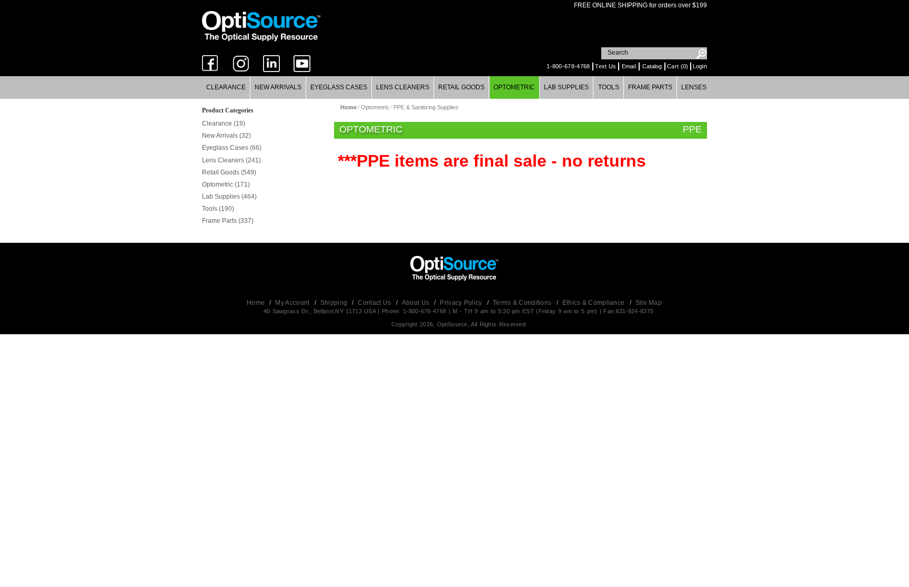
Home (257, 302)
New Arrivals (278, 87)
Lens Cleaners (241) (231, 160)
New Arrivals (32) (226, 135)
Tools (608, 87)
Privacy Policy (462, 302)
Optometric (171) (226, 184)
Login (700, 66)
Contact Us (375, 302)
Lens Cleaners (402, 87)
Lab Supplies (566, 87)
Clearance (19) (223, 123)
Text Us (605, 66)
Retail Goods (461, 87)
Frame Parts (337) (228, 220)
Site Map (648, 302)
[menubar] (454, 87)
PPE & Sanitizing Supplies (426, 107)
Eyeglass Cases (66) (231, 147)
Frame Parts (650, 87)
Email (629, 66)
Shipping (334, 302)
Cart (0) (677, 66)
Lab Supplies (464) (229, 196)
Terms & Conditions (523, 302)
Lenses (693, 87)
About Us (416, 302)
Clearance (226, 87)
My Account (293, 302)
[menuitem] (226, 87)
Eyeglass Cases (338, 87)
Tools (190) (218, 208)
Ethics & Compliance (594, 302)
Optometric (514, 87)
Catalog (652, 66)
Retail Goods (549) (229, 172)
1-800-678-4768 (568, 66)
